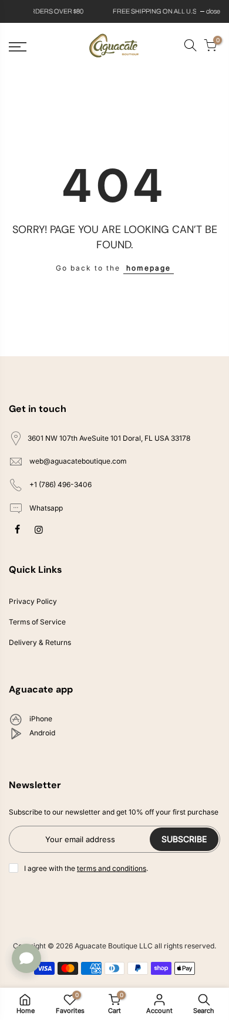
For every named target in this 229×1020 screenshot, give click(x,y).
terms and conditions (111, 868)
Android (41, 733)
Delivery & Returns (40, 642)
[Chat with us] (26, 958)
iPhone (40, 719)
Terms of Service (37, 621)
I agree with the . (86, 868)
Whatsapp (45, 508)
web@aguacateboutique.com (78, 461)
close (22, 11)
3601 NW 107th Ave (109, 438)
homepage (148, 268)
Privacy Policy (33, 601)
